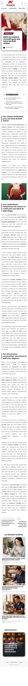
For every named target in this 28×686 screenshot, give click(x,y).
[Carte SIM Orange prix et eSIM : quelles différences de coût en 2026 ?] (14, 547)
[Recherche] (22, 3)
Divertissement (9, 641)
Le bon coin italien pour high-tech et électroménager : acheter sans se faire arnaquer (14, 617)
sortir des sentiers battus (9, 78)
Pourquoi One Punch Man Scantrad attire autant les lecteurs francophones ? (12, 588)
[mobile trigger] (2, 3)
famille (15, 69)
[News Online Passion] (10, 3)
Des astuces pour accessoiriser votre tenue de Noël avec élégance (14, 107)
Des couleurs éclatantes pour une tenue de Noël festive (13, 98)
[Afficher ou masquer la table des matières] (21, 95)
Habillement (8, 33)
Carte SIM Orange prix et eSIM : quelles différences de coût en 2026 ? (13, 559)
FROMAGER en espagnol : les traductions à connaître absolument (10, 648)
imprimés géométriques (8, 222)
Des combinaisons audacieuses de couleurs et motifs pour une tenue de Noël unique (14, 103)
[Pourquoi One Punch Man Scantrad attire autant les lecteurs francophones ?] (14, 575)
